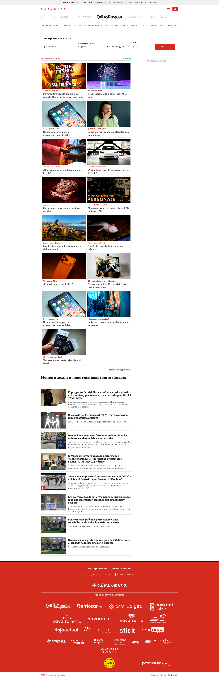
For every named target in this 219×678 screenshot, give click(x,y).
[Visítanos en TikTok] (51, 9)
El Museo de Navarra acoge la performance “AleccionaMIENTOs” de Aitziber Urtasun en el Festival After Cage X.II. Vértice (95, 459)
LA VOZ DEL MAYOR (148, 2)
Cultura (144, 25)
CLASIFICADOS (134, 2)
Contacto (115, 569)
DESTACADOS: (68, 2)
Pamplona (46, 25)
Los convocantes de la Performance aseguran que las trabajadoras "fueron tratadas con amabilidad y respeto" (99, 500)
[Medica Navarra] (77, 641)
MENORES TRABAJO (95, 2)
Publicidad (126, 569)
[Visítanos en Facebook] (42, 9)
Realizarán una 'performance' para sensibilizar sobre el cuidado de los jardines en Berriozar (99, 541)
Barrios (56, 25)
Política (124, 25)
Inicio (89, 569)
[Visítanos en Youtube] (61, 9)
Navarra (104, 25)
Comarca (66, 25)
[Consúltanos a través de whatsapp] (55, 9)
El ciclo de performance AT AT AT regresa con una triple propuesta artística (98, 416)
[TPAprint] (141, 641)
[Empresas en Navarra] (56, 641)
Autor (135, 43)
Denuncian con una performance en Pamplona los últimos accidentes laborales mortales (97, 437)
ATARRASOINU (81, 2)
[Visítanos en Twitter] (45, 9)
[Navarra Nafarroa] (109, 650)
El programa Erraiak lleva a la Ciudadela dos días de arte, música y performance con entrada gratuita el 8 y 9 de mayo (99, 395)
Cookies (99, 575)
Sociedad (134, 25)
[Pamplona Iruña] (162, 641)
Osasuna (153, 25)
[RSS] (64, 9)
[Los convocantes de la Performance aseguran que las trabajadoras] (53, 502)
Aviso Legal (89, 575)
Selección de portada (86, 43)
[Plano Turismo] (120, 641)
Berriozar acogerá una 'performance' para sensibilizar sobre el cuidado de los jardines (93, 521)
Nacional (115, 25)
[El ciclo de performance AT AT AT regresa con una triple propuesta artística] (53, 420)
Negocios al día (79, 25)
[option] (109, 17)
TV (161, 25)
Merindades (93, 25)
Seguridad (109, 575)
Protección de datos (125, 575)
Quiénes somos (101, 569)
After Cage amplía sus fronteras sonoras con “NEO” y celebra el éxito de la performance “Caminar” (99, 478)
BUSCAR (165, 47)
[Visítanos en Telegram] (58, 9)
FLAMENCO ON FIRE (119, 2)
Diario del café (171, 25)
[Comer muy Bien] (99, 641)
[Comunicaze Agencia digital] (109, 585)
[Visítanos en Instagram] (48, 9)
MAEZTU (108, 2)
